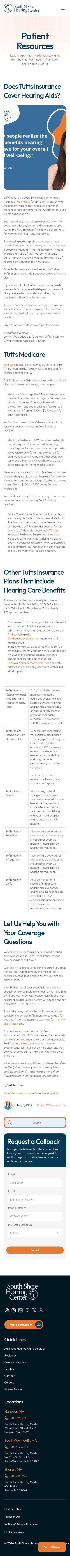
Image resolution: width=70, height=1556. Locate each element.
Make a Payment (14, 1389)
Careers (9, 1382)
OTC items (53, 530)
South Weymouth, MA (20, 1440)
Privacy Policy (12, 1509)
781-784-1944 (19, 1476)
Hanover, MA (14, 1411)
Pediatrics (10, 1355)
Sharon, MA (13, 1469)
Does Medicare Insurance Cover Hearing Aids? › (32, 1093)
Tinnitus (9, 1369)
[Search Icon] (35, 1122)
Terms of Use (12, 1516)
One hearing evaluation (21, 638)
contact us (24, 1043)
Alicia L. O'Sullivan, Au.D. (50, 1105)
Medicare (9, 364)
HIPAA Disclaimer (14, 1532)
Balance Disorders (15, 1362)
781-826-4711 (18, 1418)
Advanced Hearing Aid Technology (24, 1348)
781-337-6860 (19, 1447)
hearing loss (23, 201)
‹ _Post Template (14, 1085)
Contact (9, 1376)
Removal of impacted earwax (26, 663)
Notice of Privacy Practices (20, 1524)
